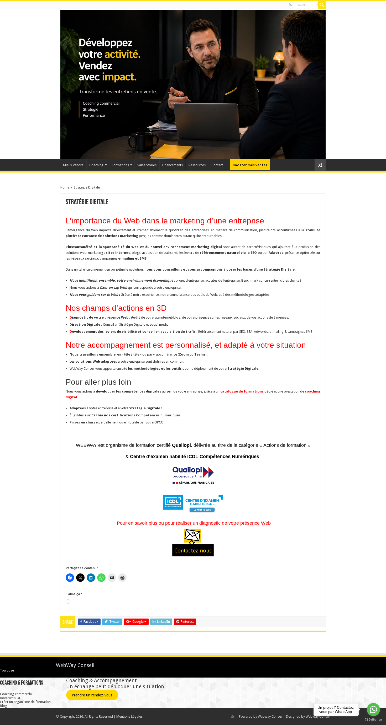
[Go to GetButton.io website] (373, 719)
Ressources (197, 165)
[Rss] (290, 5)
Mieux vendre (73, 165)
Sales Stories (147, 165)
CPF (94, 415)
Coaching (96, 165)
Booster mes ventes (250, 165)
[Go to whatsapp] (373, 709)
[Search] (322, 5)
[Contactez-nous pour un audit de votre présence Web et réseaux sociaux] (193, 543)
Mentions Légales (129, 716)
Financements (172, 165)
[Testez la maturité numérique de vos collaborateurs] (193, 502)
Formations (120, 165)
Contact (217, 165)
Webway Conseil (270, 716)
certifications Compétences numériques (146, 415)
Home (64, 187)
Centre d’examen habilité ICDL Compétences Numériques (195, 456)
